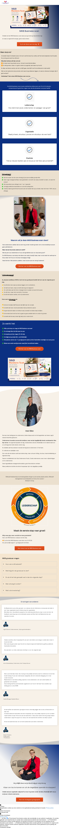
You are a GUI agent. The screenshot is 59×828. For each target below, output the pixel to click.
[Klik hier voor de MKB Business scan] (29, 268)
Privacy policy (50, 808)
